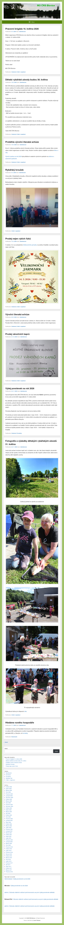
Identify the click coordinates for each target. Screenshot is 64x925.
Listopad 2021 (9, 831)
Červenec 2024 (9, 806)
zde (25, 711)
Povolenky (19, 433)
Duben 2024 (9, 810)
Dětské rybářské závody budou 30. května (26, 79)
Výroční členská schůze (17, 314)
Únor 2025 (8, 803)
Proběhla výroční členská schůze (22, 141)
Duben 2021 (9, 836)
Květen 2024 (9, 808)
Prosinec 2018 (9, 852)
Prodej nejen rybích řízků (18, 238)
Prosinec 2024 (9, 804)
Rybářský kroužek (14, 169)
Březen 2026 (9, 790)
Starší (6, 742)
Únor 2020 (8, 845)
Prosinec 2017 (9, 863)
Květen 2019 (9, 848)
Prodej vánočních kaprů (17, 334)
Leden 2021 (8, 838)
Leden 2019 (8, 850)
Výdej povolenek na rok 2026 (19, 388)
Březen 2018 (9, 857)
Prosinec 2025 (9, 794)
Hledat (6, 748)
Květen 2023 (9, 815)
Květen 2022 (9, 824)
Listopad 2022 (9, 820)
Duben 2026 (9, 788)
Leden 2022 (8, 827)
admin (6, 892)
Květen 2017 (9, 868)
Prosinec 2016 (9, 871)
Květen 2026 (9, 787)
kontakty (25, 733)
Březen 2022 (9, 826)
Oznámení (14, 72)
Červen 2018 (9, 854)
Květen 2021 (9, 834)
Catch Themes (37, 920)
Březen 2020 (9, 843)
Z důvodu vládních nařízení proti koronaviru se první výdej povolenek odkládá (31, 892)
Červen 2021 (9, 833)
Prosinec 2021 (9, 829)
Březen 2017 (9, 870)
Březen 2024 (9, 811)
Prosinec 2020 (9, 840)
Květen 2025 (9, 799)
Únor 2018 (8, 859)
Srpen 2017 (8, 866)
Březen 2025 (9, 801)
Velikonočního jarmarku (30, 245)
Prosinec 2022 (9, 818)
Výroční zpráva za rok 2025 (13, 156)
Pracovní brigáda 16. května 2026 (22, 28)
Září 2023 (8, 813)
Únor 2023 (8, 817)
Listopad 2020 (9, 841)
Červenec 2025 (9, 797)
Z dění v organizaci (21, 72)
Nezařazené (14, 736)
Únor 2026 (8, 792)
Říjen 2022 (8, 822)
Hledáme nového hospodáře (19, 722)
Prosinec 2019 (9, 847)
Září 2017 (8, 864)
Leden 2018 (8, 861)
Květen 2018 (9, 856)
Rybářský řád (9, 778)
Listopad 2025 (9, 795)
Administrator (22, 31)
